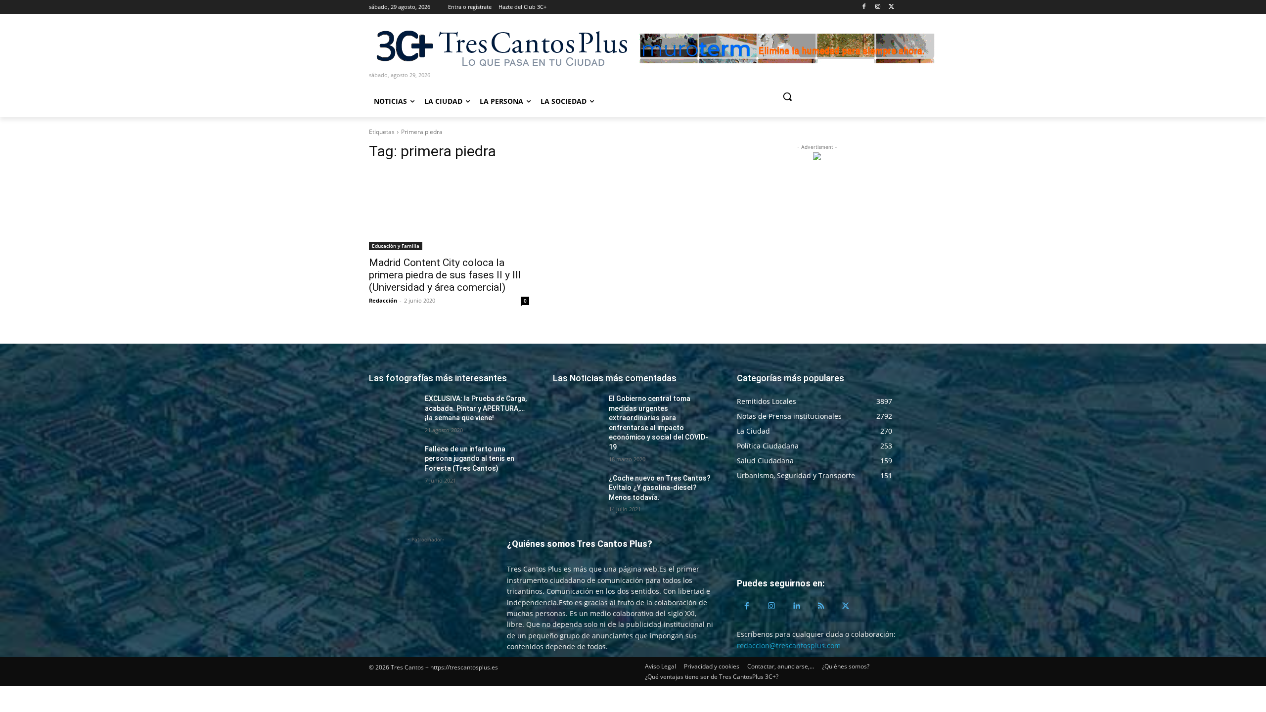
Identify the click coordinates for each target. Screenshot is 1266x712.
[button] (824, 96)
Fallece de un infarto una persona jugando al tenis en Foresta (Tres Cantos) (469, 458)
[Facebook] (864, 7)
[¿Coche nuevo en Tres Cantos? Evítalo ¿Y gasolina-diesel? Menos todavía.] (577, 490)
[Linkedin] (796, 606)
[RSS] (821, 606)
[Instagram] (877, 7)
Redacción (383, 300)
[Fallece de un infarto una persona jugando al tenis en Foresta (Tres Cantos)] (393, 461)
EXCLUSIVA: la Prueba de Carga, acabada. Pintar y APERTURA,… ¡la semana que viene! (476, 408)
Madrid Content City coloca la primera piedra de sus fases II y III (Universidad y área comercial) (445, 275)
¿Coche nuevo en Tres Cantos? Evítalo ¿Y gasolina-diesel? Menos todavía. (660, 487)
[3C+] (501, 48)
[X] (891, 7)
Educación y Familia (395, 245)
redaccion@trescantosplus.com (789, 645)
